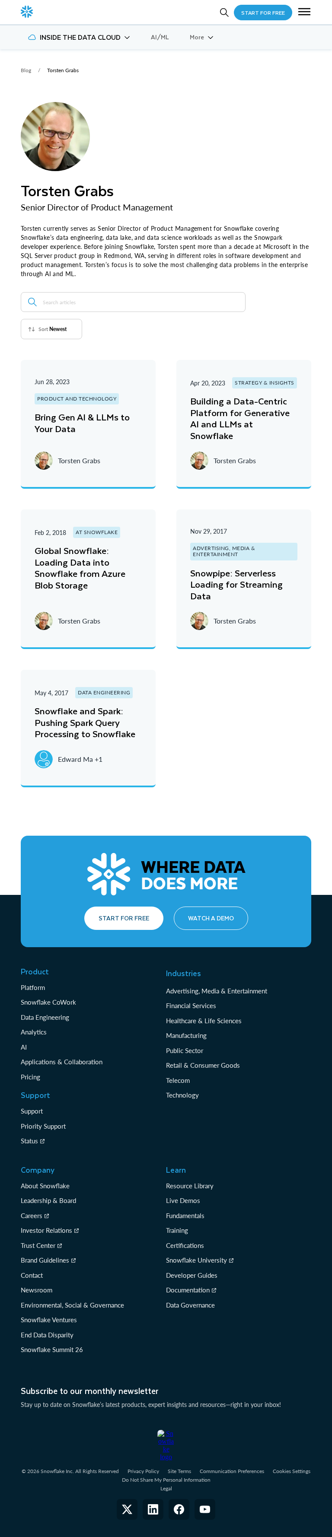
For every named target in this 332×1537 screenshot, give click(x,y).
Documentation (188, 1290)
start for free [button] (263, 12)
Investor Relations (46, 1230)
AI (24, 1047)
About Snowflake (45, 1186)
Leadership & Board (48, 1200)
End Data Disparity (47, 1335)
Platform (33, 987)
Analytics (34, 1032)
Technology (182, 1095)
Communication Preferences (232, 1471)
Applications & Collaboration (61, 1062)
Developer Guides (191, 1275)
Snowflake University (196, 1260)
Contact (32, 1275)
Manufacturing (186, 1035)
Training (177, 1230)
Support (32, 1111)
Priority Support (43, 1126)
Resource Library (190, 1186)
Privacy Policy (143, 1471)
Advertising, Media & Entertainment (216, 991)
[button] (304, 12)
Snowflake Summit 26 (52, 1349)
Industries (183, 973)
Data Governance (190, 1305)
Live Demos (183, 1200)
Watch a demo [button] (211, 918)
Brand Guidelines (45, 1260)
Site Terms (179, 1471)
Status (29, 1141)
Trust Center (38, 1245)
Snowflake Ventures (49, 1320)
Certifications (185, 1245)
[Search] (224, 12)
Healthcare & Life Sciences (204, 1021)
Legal (166, 1488)
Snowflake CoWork (48, 1002)
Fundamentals (185, 1215)
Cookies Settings (291, 1471)
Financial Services (191, 1005)
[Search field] (32, 302)
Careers (31, 1215)
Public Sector (184, 1050)
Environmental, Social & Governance (72, 1305)
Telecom (178, 1080)
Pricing (30, 1077)
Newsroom (36, 1290)
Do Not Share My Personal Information (166, 1480)
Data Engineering (45, 1017)
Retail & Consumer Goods (203, 1065)
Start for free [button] (124, 918)
